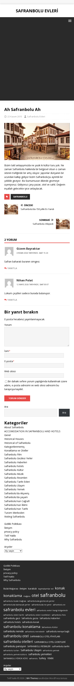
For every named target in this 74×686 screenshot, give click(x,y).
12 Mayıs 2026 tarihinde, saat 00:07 (33, 284)
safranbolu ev (59, 604)
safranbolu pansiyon (14, 646)
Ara (6, 406)
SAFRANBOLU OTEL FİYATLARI (45, 636)
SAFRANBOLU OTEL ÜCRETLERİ (50, 642)
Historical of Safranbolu (17, 443)
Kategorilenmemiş (14, 446)
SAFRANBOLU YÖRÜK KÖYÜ (15, 658)
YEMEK (50, 658)
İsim (6, 351)
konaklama (12, 595)
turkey (42, 658)
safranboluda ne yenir (42, 604)
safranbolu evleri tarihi (13, 615)
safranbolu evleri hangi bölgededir (52, 610)
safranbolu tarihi (60, 646)
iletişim (23, 588)
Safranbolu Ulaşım (14, 485)
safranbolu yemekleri (40, 654)
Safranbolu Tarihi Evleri (17, 481)
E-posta (8, 361)
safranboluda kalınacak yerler (16, 604)
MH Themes (32, 678)
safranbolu (20, 196)
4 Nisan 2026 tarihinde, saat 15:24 (32, 253)
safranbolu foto (59, 615)
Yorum (8, 324)
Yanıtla (12, 268)
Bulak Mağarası (10, 588)
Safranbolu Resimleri (15, 477)
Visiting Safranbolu (14, 516)
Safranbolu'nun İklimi (15, 505)
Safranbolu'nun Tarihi (16, 508)
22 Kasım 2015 (14, 116)
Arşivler (8, 546)
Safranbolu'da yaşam (16, 497)
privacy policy (11, 531)
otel (35, 595)
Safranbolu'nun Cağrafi (17, 501)
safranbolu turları (11, 650)
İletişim (8, 527)
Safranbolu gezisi (30, 618)
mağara (26, 596)
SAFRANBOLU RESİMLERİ (38, 646)
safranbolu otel (16, 636)
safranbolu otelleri (18, 641)
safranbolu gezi (11, 618)
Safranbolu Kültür (14, 470)
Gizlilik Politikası (13, 523)
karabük (32, 588)
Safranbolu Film (13, 454)
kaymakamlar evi (46, 589)
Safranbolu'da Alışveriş (16, 493)
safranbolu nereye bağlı (57, 631)
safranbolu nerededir (35, 631)
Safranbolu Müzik (14, 474)
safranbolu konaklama (21, 626)
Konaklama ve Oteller (16, 450)
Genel (7, 435)
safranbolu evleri (19, 609)
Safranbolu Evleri (36, 116)
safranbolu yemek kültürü (15, 654)
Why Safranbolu (13, 539)
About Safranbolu (14, 427)
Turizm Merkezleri (14, 512)
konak (60, 588)
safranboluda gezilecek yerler (41, 601)
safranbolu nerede (13, 631)
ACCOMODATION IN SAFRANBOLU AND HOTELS (32, 431)
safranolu (33, 658)
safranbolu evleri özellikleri (37, 615)
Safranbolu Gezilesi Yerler (18, 458)
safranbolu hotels (14, 466)
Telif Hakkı (10, 535)
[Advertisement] (37, 63)
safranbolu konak (30, 622)
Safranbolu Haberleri (15, 462)
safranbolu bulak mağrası (14, 601)
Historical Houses (14, 439)
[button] (69, 20)
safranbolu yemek (51, 650)
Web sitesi (10, 371)
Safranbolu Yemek (14, 489)
